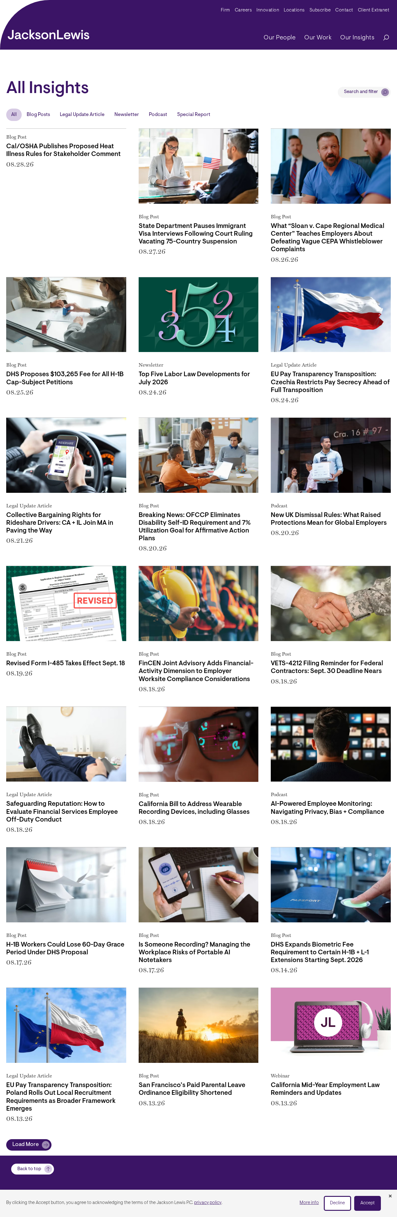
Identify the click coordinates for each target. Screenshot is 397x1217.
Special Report (193, 114)
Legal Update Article (82, 114)
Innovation (267, 10)
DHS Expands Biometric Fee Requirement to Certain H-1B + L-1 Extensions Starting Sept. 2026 (320, 953)
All (14, 114)
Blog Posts (38, 114)
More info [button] (309, 1203)
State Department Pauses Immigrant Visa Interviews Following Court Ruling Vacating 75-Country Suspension (196, 234)
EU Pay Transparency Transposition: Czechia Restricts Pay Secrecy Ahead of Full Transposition (330, 382)
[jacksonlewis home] (48, 33)
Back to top (29, 1169)
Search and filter (361, 92)
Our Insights (357, 38)
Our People (280, 38)
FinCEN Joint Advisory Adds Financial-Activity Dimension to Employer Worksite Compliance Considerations (196, 671)
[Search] (383, 38)
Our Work (318, 38)
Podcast (158, 114)
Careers (243, 10)
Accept (367, 1203)
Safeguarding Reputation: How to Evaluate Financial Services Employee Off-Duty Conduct (62, 812)
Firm (225, 10)
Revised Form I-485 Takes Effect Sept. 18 (65, 663)
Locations (294, 10)
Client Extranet (374, 10)
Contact (344, 10)
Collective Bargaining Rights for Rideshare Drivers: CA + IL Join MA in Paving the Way (59, 523)
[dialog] (198, 1203)
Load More (25, 1145)
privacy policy (207, 1203)
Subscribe (320, 10)
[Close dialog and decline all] (390, 1196)
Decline (337, 1203)
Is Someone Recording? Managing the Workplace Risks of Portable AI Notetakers (194, 953)
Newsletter (126, 114)
